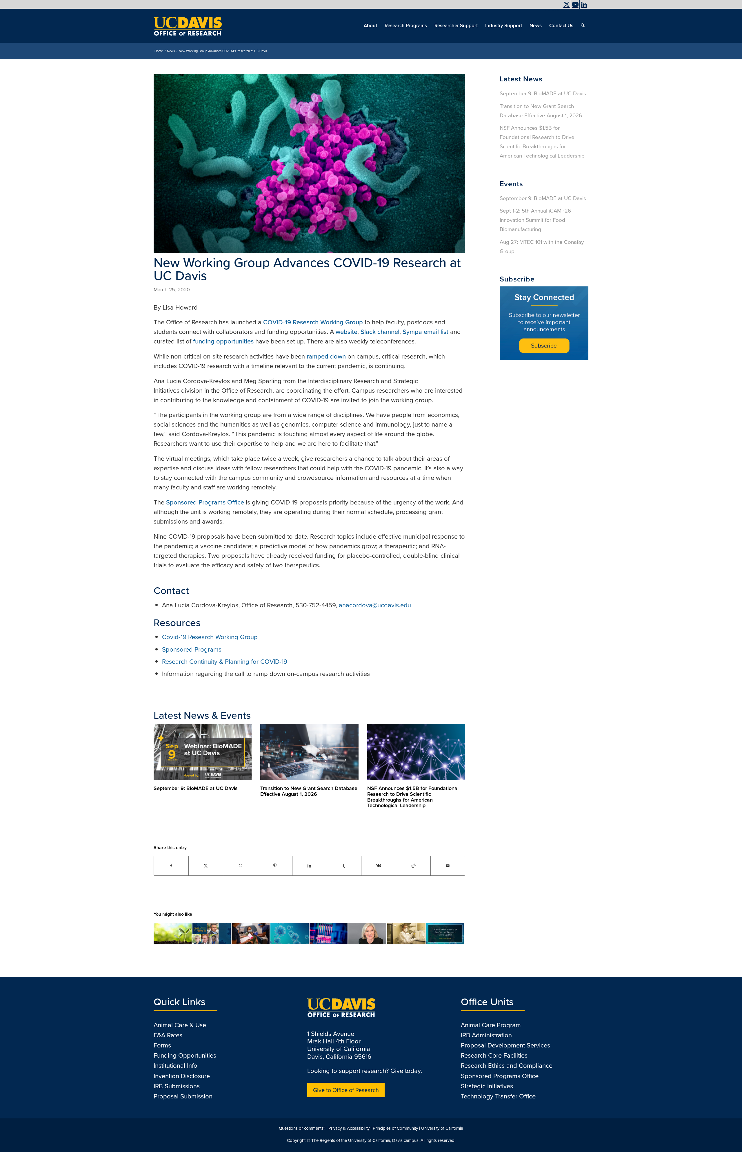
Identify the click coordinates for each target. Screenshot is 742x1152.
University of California (442, 1128)
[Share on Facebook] (171, 865)
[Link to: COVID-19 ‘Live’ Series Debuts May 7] (211, 933)
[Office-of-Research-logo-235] (188, 26)
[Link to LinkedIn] (584, 4)
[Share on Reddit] (413, 865)
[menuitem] (551, 10)
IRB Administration (486, 1035)
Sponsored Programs (191, 649)
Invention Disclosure (182, 1076)
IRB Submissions (177, 1086)
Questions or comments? (302, 1128)
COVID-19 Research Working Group (313, 322)
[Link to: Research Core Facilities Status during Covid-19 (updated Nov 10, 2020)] (329, 933)
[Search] (582, 26)
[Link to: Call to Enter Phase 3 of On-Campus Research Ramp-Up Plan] (445, 933)
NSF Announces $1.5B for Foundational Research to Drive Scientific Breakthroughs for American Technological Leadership (413, 797)
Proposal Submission (183, 1096)
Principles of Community (395, 1128)
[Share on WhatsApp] (240, 865)
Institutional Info (175, 1065)
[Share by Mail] (448, 865)
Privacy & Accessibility (349, 1128)
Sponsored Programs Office (205, 502)
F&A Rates (168, 1035)
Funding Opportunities (185, 1055)
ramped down (326, 356)
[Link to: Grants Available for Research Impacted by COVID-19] (289, 933)
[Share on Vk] (378, 865)
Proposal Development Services (505, 1045)
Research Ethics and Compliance (506, 1065)
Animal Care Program (491, 1025)
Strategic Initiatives (487, 1086)
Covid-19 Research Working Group (210, 637)
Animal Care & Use (180, 1025)
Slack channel (380, 332)
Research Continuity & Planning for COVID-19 (224, 661)
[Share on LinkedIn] (309, 865)
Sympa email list (425, 332)
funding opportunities (223, 341)
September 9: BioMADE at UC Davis (196, 788)
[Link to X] (566, 4)
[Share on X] (206, 865)
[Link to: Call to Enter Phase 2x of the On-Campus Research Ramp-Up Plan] (406, 933)
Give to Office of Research (346, 1090)
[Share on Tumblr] (344, 865)
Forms (162, 1045)
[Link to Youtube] (575, 4)
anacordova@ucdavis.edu (375, 605)
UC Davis (552, 10)
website (346, 332)
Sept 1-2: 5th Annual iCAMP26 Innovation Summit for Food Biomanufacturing (535, 220)
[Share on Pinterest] (275, 865)
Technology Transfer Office (498, 1096)
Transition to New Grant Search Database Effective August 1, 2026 (308, 791)
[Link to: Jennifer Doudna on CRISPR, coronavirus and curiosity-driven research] (367, 933)
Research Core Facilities (494, 1055)
